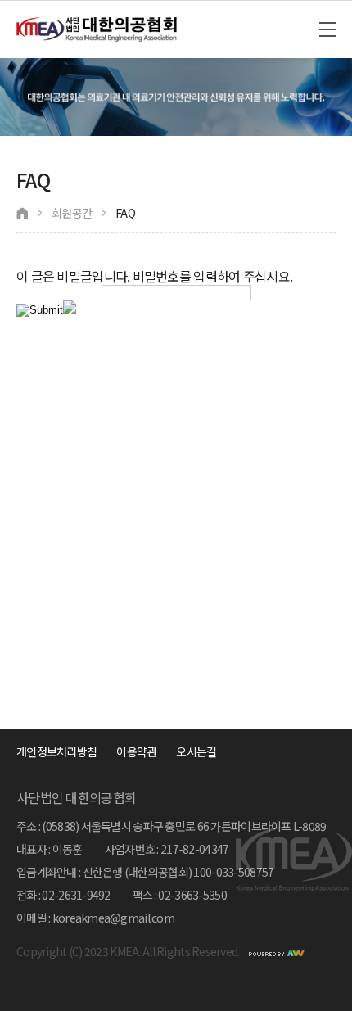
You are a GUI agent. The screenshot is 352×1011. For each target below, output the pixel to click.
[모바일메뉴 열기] (327, 29)
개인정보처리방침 (56, 751)
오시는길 (196, 751)
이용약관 (136, 751)
